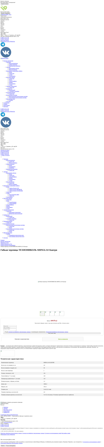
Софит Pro (11, 195)
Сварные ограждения (11, 86)
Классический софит (14, 194)
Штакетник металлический (15, 213)
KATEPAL (11, 167)
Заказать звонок (4, 3)
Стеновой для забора (14, 91)
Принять (3, 445)
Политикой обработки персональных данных (57, 331)
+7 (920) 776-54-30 (5, 155)
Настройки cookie (66, 433)
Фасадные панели (10, 77)
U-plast (10, 74)
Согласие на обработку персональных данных (33, 433)
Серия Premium (12, 202)
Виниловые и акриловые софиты (14, 71)
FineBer (11, 82)
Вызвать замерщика (5, 13)
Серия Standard (12, 203)
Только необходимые (10, 445)
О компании (6, 102)
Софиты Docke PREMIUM (15, 189)
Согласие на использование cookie (53, 433)
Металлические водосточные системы (18, 96)
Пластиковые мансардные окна (16, 236)
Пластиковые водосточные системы (17, 97)
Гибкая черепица (13, 64)
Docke (10, 72)
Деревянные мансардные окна (16, 235)
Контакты (5, 106)
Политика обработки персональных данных (11, 433)
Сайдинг (8, 67)
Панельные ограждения (15, 212)
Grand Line (11, 73)
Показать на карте (5, 150)
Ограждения (6, 411)
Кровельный (12, 90)
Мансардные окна (10, 99)
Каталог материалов (8, 60)
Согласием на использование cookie (91, 441)
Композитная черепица (14, 65)
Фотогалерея (6, 105)
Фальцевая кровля (10, 92)
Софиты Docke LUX (14, 188)
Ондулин (8, 101)
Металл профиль (13, 162)
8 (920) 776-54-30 (5, 39)
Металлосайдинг (13, 69)
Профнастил (9, 88)
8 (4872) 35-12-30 (5, 37)
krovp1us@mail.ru (5, 40)
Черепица (8, 62)
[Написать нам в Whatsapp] (52, 434)
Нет (4, 33)
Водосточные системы (11, 95)
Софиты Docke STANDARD (16, 190)
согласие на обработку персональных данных (19, 331)
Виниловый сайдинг (14, 68)
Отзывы (5, 104)
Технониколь (12, 76)
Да (1, 33)
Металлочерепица (13, 63)
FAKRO (11, 100)
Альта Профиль (13, 81)
